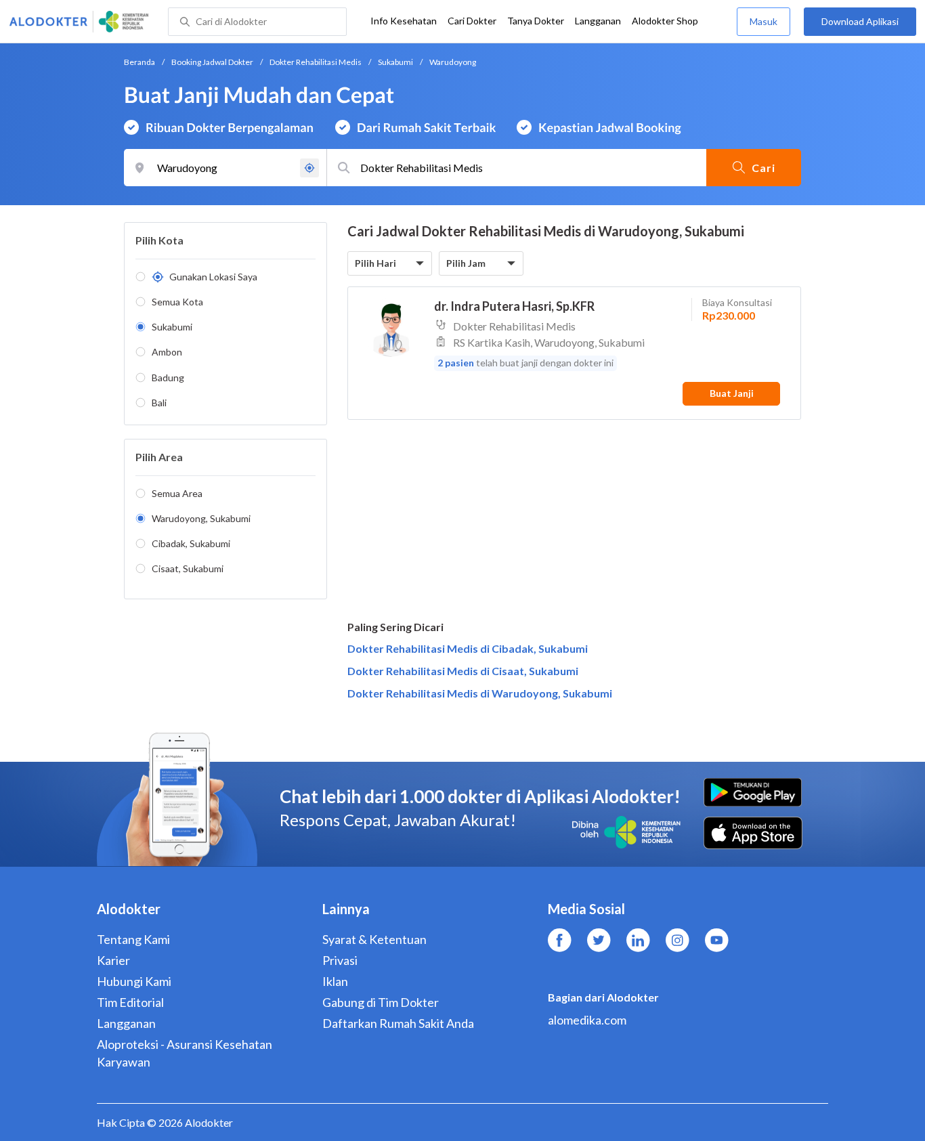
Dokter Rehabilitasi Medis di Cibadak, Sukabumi (467, 648)
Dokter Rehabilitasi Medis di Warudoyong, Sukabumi (479, 693)
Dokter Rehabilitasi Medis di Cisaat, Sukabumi (462, 670)
